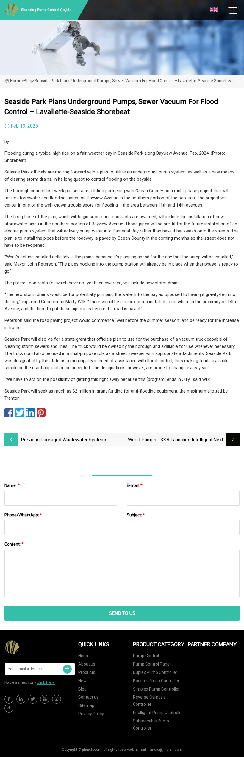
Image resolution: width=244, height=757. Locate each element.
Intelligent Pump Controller (158, 712)
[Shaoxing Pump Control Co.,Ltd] (34, 647)
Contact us (88, 697)
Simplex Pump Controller (156, 689)
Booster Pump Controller (156, 680)
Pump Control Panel (152, 664)
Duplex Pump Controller (155, 672)
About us (86, 664)
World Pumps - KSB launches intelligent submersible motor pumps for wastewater (167, 440)
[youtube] (44, 699)
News (83, 680)
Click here (46, 682)
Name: (12, 485)
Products (86, 672)
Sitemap (86, 705)
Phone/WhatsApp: (23, 515)
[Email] (67, 669)
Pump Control (146, 655)
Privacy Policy (91, 713)
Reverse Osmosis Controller (149, 701)
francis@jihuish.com (165, 749)
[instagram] (56, 699)
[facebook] (8, 699)
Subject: (136, 515)
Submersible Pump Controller (151, 724)
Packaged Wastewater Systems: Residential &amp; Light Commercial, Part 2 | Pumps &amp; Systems (78, 440)
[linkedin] (20, 699)
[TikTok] (8, 708)
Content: (14, 544)
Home (15, 80)
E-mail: (135, 485)
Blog (82, 689)
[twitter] (32, 699)
